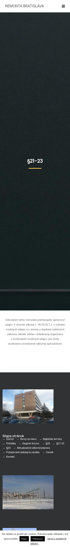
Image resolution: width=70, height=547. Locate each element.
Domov (10, 439)
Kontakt (10, 457)
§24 (8, 448)
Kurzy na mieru (28, 439)
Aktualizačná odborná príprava (33, 448)
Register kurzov (30, 443)
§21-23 (60, 443)
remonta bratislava (24, 6)
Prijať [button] (24, 538)
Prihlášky (11, 443)
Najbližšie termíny (52, 439)
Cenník (49, 452)
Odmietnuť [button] (38, 538)
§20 (48, 443)
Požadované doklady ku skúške (23, 452)
